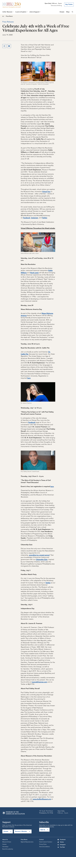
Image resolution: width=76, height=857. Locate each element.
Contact (41, 839)
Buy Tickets (69, 4)
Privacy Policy (42, 844)
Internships (5, 846)
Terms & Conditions (44, 846)
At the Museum (7, 12)
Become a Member (21, 831)
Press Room (24, 839)
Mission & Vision (6, 842)
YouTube (62, 847)
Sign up (42, 829)
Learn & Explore (20, 12)
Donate (62, 12)
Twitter (62, 842)
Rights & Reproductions (27, 842)
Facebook (63, 839)
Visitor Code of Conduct (45, 842)
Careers (4, 844)
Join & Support (34, 12)
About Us (5, 839)
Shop (67, 12)
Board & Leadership (7, 849)
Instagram (63, 844)
